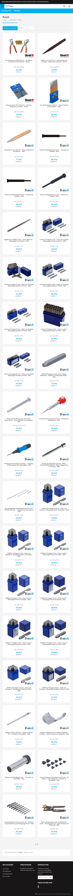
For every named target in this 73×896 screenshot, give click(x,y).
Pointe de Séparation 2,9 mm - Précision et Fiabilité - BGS (54, 195)
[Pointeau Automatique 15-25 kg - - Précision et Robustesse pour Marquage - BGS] (19, 450)
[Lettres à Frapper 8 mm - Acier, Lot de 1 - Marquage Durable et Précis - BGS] (54, 315)
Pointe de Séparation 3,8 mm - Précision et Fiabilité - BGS (19, 195)
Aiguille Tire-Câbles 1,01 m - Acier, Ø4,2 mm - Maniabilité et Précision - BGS (19, 240)
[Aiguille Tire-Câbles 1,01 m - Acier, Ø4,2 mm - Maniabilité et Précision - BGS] (19, 226)
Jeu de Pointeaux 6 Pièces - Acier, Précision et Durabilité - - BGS (54, 106)
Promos (17, 11)
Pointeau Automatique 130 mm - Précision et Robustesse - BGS (54, 419)
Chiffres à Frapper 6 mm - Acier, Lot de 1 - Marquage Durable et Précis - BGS (19, 643)
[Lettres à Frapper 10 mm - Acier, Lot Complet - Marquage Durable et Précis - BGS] (19, 360)
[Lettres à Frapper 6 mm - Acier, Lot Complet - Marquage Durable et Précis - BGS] (19, 315)
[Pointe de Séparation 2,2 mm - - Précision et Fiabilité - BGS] (54, 136)
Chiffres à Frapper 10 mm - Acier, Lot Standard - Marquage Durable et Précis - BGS (19, 689)
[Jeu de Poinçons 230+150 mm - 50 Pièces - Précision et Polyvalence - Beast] (19, 46)
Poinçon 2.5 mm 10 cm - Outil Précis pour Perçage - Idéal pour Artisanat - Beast (54, 61)
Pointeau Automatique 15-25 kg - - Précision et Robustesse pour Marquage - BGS (19, 464)
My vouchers (6, 876)
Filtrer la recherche (10, 28)
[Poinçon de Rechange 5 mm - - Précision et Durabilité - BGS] (19, 763)
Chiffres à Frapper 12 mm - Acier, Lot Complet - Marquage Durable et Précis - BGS (54, 688)
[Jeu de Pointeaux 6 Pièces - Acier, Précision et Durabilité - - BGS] (54, 91)
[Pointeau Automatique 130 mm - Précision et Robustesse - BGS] (54, 405)
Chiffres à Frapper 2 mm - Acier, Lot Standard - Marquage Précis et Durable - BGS (19, 555)
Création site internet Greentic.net (45, 894)
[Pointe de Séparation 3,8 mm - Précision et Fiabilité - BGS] (19, 181)
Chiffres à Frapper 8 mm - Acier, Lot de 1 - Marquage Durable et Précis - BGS (54, 643)
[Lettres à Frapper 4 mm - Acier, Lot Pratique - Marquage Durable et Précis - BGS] (19, 270)
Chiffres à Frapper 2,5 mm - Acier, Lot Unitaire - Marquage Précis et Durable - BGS (54, 509)
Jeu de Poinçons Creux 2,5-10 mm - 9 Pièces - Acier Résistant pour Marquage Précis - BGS (19, 823)
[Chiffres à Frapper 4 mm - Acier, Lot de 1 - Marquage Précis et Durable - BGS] (19, 584)
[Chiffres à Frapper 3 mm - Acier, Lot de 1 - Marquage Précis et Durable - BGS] (54, 539)
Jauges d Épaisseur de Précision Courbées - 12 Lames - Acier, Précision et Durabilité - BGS (54, 733)
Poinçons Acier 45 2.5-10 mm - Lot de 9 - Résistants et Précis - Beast (19, 106)
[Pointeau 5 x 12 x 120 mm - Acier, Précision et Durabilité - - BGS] (19, 136)
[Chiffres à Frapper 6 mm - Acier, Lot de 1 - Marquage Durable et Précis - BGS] (19, 629)
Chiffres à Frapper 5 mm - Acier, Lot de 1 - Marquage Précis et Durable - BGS (54, 599)
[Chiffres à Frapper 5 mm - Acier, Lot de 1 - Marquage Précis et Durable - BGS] (54, 584)
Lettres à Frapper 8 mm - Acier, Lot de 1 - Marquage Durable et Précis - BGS (54, 330)
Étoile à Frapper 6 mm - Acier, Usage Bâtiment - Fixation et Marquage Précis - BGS (54, 375)
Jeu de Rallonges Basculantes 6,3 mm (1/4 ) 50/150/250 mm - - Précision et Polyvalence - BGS (19, 510)
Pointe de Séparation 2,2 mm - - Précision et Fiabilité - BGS (54, 150)
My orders (6, 869)
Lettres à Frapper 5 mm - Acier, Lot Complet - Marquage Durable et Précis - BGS (54, 285)
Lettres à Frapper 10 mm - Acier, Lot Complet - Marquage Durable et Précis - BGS (19, 374)
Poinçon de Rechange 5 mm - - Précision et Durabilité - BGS (19, 778)
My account (8, 865)
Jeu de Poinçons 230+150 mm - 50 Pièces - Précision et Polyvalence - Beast (19, 61)
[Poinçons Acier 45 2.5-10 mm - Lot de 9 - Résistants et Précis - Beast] (19, 91)
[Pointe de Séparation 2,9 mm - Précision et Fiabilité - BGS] (54, 181)
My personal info (8, 874)
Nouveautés (6, 11)
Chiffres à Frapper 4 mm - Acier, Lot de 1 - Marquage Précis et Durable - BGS (19, 599)
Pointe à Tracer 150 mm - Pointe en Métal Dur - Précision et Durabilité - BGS (19, 733)
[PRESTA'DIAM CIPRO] (9, 6)
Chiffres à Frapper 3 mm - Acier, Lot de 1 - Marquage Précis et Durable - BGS (54, 554)
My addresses (7, 871)
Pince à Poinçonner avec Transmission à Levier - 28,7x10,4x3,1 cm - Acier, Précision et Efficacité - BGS (54, 823)
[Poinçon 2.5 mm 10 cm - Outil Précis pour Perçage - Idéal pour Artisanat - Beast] (54, 46)
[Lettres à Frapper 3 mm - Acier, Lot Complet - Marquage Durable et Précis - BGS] (54, 226)
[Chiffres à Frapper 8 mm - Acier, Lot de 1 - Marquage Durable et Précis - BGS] (54, 629)
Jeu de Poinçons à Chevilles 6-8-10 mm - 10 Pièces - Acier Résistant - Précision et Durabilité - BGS (54, 779)
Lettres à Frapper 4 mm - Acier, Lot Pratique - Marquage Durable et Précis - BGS (19, 285)
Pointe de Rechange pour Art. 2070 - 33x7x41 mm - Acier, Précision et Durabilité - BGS (18, 420)
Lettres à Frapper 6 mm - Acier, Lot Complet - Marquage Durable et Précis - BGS (18, 330)
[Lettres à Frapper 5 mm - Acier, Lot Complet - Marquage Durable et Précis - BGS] (54, 270)
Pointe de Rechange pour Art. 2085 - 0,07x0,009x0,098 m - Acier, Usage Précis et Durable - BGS (54, 465)
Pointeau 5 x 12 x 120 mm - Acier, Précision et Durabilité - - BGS (19, 150)
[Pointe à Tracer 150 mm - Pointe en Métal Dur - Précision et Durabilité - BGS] (19, 718)
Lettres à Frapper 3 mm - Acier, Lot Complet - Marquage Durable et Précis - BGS (54, 240)
